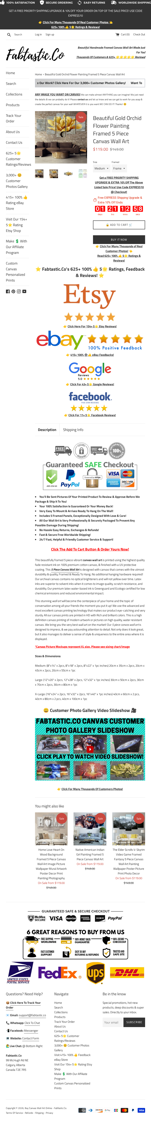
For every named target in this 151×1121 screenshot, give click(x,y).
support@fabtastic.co (32, 1015)
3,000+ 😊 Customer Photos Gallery (17, 180)
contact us (82, 99)
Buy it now (119, 239)
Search (11, 83)
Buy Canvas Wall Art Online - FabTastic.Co (45, 1108)
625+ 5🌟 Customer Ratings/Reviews (17, 158)
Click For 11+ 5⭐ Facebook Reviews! (92, 415)
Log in (38, 34)
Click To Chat (32, 1023)
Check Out (139, 34)
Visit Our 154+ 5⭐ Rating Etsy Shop (16, 224)
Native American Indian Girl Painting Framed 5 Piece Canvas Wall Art (90, 854)
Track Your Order (13, 118)
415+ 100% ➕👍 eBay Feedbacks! (92, 355)
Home (10, 73)
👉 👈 (119, 248)
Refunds (29, 1113)
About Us (13, 131)
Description (47, 429)
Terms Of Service (14, 1113)
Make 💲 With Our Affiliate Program (16, 246)
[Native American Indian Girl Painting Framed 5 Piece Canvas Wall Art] (90, 828)
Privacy (49, 1113)
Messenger (31, 1030)
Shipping (39, 1113)
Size (95, 162)
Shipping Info (73, 429)
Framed (115, 162)
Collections (14, 94)
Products (12, 105)
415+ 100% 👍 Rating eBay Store (17, 203)
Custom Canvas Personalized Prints (15, 272)
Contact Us (14, 142)
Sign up (50, 34)
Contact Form (30, 1038)
